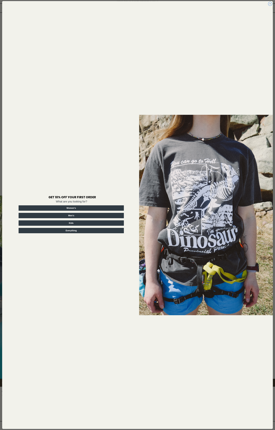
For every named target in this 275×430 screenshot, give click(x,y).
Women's (71, 208)
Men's (71, 215)
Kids (71, 223)
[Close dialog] (270, 4)
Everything (71, 230)
